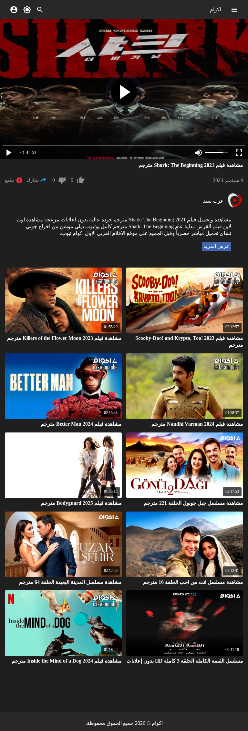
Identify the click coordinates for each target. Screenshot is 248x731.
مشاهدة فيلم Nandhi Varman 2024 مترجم (197, 424)
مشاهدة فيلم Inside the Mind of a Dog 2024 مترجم (67, 661)
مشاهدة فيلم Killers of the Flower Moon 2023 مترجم (64, 338)
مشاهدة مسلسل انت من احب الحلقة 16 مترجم (193, 582)
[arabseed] (235, 206)
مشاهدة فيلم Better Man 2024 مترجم (81, 424)
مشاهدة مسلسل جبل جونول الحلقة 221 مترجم (193, 503)
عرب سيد (213, 201)
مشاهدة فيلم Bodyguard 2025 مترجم (81, 503)
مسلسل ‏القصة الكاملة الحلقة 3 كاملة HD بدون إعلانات (185, 661)
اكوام (215, 9)
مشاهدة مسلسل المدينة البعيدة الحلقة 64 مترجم (70, 582)
